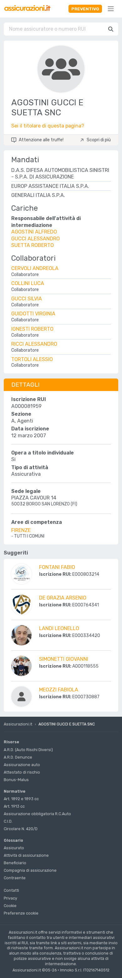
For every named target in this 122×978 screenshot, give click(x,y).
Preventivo (85, 8)
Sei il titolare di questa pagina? (47, 126)
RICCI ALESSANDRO (34, 344)
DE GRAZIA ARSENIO (62, 598)
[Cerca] (110, 29)
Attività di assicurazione (26, 855)
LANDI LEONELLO (59, 628)
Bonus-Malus (16, 779)
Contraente (15, 877)
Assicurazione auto (22, 764)
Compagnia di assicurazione (30, 870)
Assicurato (14, 847)
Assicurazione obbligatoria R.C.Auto (37, 813)
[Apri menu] (110, 9)
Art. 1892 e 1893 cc (21, 798)
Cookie (10, 905)
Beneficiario (15, 862)
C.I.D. (8, 821)
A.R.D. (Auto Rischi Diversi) (28, 749)
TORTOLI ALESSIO (32, 359)
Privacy (10, 898)
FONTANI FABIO (57, 567)
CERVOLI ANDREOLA (34, 268)
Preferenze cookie (21, 913)
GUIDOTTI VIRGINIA (33, 314)
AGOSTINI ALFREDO (34, 232)
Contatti (11, 890)
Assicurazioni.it (18, 724)
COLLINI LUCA (27, 283)
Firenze (21, 530)
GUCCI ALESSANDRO (35, 239)
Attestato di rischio (22, 772)
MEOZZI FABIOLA (58, 690)
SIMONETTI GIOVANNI (63, 659)
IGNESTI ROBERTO (32, 329)
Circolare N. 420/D (21, 828)
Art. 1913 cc (14, 806)
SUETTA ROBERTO (32, 245)
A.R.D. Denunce (18, 757)
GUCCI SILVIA (26, 299)
